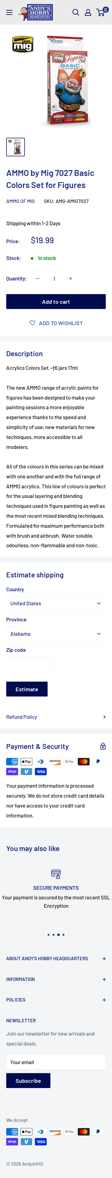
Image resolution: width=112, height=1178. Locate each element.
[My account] (88, 12)
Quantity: (16, 278)
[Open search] (75, 12)
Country (15, 589)
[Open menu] (9, 12)
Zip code (16, 650)
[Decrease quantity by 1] (37, 278)
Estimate (27, 689)
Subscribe (28, 1080)
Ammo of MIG (20, 201)
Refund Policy (21, 717)
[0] (101, 12)
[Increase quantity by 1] (70, 278)
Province (16, 619)
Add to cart (56, 301)
